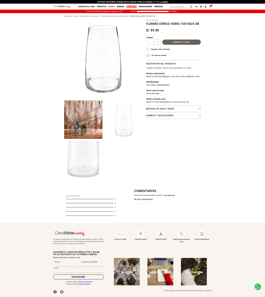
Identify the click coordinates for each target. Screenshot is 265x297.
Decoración (94, 16)
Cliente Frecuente (161, 239)
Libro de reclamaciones (201, 239)
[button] (159, 55)
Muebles (120, 7)
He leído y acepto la (78, 284)
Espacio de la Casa (86, 7)
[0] (210, 7)
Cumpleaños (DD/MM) (89, 262)
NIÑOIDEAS (158, 7)
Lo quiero (164, 2)
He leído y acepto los (79, 281)
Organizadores (145, 7)
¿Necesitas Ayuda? (141, 239)
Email (56, 268)
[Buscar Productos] (191, 6)
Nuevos (111, 7)
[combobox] (181, 6)
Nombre (57, 262)
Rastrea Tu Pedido (120, 239)
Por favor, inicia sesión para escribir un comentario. (166, 195)
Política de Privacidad (84, 284)
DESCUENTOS (131, 7)
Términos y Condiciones (85, 281)
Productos (101, 7)
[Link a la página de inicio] (68, 16)
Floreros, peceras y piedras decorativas (114, 16)
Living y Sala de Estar (81, 16)
